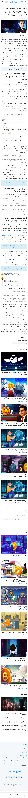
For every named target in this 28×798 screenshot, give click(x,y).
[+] (18, 519)
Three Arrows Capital (22, 92)
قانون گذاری (24, 757)
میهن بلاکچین (25, 6)
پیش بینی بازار (24, 762)
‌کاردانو (6, 762)
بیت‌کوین (18, 760)
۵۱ (18, 427)
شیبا (2, 762)
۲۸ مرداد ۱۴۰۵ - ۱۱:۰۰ (23, 427)
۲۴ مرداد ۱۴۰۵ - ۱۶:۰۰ (23, 688)
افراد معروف (12, 757)
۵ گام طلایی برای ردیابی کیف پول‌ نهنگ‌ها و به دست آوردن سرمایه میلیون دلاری (13, 726)
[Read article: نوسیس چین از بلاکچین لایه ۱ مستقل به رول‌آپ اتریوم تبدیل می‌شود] (14, 361)
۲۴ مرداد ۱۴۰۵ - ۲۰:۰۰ (23, 662)
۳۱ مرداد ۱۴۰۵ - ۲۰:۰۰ (23, 583)
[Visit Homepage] (16, 2)
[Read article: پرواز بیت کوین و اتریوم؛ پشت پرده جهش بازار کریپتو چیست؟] (14, 387)
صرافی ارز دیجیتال (4, 757)
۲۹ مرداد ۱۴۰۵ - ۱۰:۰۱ (23, 401)
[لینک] (15, 519)
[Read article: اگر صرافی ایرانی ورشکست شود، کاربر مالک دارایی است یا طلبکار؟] (14, 621)
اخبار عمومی (4, 420)
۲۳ (18, 375)
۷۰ (18, 557)
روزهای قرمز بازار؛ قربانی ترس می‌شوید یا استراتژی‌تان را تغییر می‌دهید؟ (14, 713)
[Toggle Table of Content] (24, 69)
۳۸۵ (18, 688)
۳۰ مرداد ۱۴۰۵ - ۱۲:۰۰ (23, 635)
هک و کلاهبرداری (23, 765)
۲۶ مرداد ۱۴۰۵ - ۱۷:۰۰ (23, 478)
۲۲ (18, 609)
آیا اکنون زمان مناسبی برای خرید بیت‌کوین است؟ (15, 555)
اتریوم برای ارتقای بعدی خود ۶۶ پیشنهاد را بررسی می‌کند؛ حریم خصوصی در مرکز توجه (15, 501)
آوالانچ (4, 235)
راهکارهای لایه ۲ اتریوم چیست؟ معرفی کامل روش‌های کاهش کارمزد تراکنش (14, 268)
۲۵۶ (18, 709)
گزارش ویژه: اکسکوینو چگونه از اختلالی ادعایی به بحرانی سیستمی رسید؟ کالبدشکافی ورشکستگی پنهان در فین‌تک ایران (14, 722)
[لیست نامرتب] (11, 519)
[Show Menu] (25, 2)
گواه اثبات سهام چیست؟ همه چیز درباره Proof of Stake (14, 246)
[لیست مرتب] (9, 519)
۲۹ (18, 452)
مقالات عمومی (4, 552)
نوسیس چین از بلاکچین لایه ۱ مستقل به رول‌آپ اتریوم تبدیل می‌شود (14, 373)
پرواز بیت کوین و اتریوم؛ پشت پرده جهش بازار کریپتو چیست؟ (15, 398)
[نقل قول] (12, 519)
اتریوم (17, 230)
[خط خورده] (7, 519)
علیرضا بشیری (21, 18)
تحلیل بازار (3, 395)
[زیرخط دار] (6, 519)
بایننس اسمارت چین (11, 235)
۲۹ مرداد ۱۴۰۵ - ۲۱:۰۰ (23, 375)
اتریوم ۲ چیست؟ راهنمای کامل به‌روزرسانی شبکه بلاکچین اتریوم (14, 183)
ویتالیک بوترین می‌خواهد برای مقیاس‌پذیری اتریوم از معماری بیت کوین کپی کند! (15, 475)
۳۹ (18, 478)
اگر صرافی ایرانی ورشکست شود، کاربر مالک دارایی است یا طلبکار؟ (14, 633)
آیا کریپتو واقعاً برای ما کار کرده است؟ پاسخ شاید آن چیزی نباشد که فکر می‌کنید (15, 659)
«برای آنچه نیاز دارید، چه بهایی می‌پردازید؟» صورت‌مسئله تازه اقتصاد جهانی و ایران (14, 730)
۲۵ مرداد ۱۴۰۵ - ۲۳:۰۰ (23, 503)
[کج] (4, 519)
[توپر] (3, 519)
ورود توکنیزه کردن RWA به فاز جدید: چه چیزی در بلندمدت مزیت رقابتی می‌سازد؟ (16, 580)
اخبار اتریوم (17, 6)
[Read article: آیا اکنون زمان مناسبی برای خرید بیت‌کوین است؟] (14, 544)
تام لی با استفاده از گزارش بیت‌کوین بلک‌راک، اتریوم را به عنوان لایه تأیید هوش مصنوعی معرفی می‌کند (14, 424)
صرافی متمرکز (4, 629)
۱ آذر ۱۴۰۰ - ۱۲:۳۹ (13, 18)
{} (17, 519)
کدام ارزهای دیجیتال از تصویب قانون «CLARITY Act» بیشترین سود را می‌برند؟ (14, 685)
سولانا (17, 235)
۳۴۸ (18, 401)
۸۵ (18, 662)
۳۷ (18, 583)
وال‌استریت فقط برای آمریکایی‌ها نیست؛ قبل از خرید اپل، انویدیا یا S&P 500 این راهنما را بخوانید (15, 707)
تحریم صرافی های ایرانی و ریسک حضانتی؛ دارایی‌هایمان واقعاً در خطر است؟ (14, 717)
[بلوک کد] (14, 519)
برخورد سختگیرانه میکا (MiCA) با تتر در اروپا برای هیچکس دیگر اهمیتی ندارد (16, 607)
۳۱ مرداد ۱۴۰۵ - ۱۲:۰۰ (23, 609)
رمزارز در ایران (4, 760)
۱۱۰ (18, 635)
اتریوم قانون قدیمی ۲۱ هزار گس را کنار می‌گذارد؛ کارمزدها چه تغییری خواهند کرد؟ (14, 450)
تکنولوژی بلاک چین (16, 762)
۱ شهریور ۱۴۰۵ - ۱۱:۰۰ (23, 557)
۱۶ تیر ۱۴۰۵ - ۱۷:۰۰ (22, 709)
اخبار (20, 6)
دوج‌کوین (24, 760)
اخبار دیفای (15, 343)
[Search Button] (2, 2)
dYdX (18, 148)
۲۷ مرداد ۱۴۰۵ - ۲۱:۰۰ (23, 452)
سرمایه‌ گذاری (18, 757)
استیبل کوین (11, 760)
